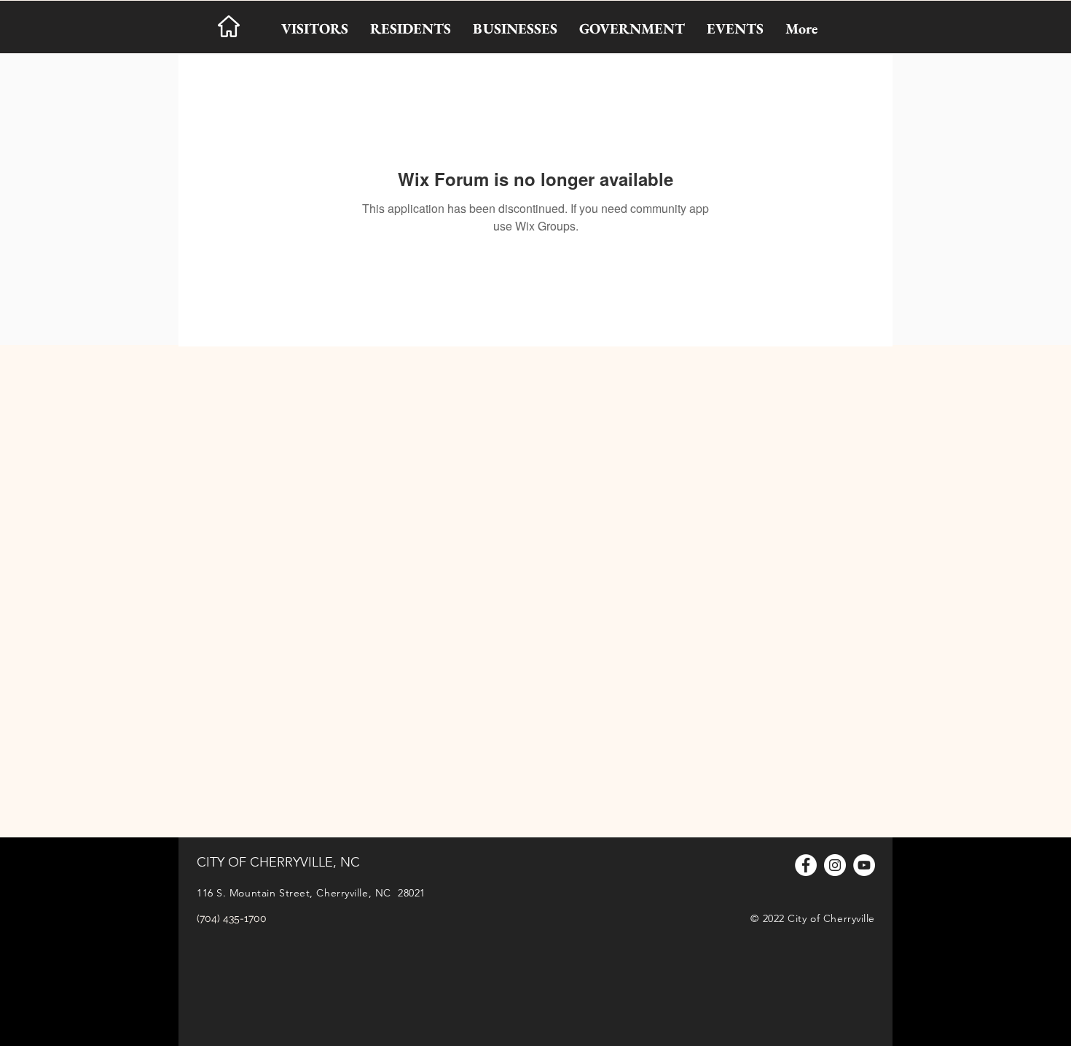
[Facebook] (806, 865)
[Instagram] (835, 865)
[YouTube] (864, 865)
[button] (314, 29)
